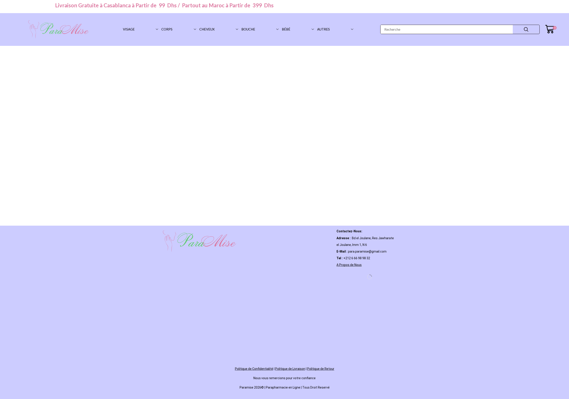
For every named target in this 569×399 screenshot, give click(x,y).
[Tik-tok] (361, 277)
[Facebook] (339, 277)
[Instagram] (349, 277)
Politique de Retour (320, 369)
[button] (551, 29)
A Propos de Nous (349, 265)
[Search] (526, 29)
